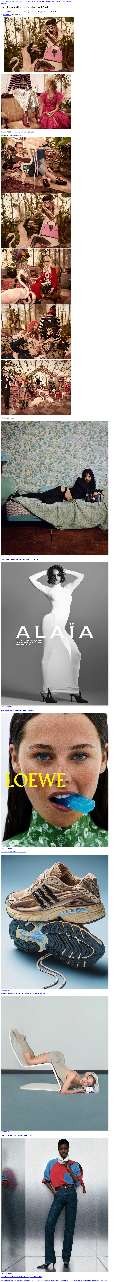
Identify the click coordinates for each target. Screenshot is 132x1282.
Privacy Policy (86, 1280)
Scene (39, 1)
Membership (65, 1280)
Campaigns (4, 3)
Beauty (30, 1)
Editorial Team (7, 15)
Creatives (68, 1)
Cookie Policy (95, 1280)
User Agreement (77, 1280)
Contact (71, 1280)
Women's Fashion (15, 1)
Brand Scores (44, 1)
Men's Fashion (24, 1)
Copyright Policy (103, 1280)
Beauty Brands (61, 1)
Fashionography (5, 1)
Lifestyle (34, 1)
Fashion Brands (52, 1)
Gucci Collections (18, 135)
